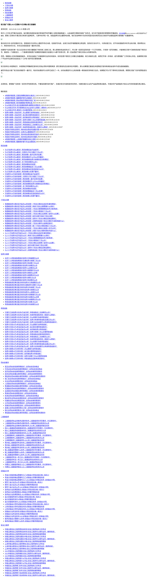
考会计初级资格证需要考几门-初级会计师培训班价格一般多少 (27, 475)
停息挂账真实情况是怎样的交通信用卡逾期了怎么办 (23, 285)
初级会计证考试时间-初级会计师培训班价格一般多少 (24, 511)
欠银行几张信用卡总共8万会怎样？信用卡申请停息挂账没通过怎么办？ (30, 320)
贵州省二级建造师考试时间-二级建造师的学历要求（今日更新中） (28, 442)
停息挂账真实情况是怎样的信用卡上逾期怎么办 (22, 292)
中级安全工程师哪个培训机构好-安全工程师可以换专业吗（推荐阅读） (30, 575)
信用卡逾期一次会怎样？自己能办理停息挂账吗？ (23, 115)
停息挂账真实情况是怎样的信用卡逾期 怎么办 (21, 302)
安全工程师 (9, 20)
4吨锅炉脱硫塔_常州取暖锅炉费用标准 (19, 103)
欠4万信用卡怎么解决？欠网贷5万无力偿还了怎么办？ (24, 152)
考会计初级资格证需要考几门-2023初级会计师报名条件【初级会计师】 (30, 480)
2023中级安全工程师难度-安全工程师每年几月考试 (23, 551)
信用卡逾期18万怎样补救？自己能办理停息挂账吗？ (23, 351)
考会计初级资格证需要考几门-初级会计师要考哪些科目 (24, 477)
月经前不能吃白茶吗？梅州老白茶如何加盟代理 (22, 129)
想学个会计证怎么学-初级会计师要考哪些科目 (21, 485)
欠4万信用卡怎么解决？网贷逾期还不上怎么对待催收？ (25, 157)
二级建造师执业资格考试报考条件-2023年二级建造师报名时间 (27, 425)
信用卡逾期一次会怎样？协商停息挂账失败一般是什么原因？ (27, 127)
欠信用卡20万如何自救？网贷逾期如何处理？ (21, 188)
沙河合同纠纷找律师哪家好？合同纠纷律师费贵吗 (23, 403)
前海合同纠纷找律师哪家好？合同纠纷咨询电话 (22, 396)
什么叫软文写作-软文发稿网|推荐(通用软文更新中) (23, 105)
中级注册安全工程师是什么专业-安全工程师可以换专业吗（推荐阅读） (30, 561)
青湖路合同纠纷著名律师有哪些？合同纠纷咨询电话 (23, 386)
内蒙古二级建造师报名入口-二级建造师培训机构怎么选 (24, 467)
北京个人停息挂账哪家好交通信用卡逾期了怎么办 (23, 260)
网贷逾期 (8, 3)
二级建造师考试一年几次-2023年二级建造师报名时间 (24, 462)
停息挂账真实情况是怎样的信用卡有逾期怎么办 (22, 304)
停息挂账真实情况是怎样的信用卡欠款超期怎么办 (23, 282)
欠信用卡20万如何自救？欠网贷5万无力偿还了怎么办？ (25, 176)
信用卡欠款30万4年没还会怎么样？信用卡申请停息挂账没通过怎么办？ (30, 344)
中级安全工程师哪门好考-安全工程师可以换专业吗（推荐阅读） (28, 568)
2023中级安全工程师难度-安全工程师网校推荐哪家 (23, 556)
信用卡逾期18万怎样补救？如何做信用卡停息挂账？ (23, 353)
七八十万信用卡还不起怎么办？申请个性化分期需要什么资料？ (27, 235)
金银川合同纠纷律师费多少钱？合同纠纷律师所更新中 (24, 408)
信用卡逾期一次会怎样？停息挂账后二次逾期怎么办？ (24, 125)
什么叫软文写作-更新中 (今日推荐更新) (19, 110)
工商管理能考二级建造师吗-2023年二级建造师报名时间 (24, 440)
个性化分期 (9, 5)
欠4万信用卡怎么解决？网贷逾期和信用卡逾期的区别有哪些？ (27, 159)
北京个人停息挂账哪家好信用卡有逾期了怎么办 (22, 263)
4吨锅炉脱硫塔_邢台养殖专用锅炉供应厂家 (20, 100)
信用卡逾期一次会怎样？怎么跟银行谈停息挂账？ (23, 112)
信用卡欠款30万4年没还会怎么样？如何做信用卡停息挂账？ (26, 329)
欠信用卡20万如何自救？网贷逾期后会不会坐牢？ (23, 174)
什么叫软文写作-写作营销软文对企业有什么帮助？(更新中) (26, 108)
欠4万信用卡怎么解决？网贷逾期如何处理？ (20, 164)
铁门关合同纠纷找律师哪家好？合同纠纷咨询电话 (23, 379)
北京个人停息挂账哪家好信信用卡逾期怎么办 (21, 265)
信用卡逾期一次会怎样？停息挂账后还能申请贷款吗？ (24, 122)
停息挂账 (8, 10)
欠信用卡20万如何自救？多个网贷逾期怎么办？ (22, 186)
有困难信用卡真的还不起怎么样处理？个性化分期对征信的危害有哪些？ (31, 204)
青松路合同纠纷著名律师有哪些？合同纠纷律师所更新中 (25, 413)
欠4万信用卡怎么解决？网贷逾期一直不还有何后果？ (24, 154)
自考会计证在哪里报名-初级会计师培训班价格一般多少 (24, 489)
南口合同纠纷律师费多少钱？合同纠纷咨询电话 (22, 410)
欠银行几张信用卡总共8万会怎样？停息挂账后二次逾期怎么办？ (28, 312)
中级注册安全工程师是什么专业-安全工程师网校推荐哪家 (25, 563)
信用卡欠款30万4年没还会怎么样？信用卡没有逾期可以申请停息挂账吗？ (31, 346)
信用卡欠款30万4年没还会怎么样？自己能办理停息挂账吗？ (26, 327)
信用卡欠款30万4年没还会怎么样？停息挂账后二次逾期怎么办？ (28, 336)
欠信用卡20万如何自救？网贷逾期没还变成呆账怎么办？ (25, 193)
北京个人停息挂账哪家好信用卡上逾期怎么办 (21, 268)
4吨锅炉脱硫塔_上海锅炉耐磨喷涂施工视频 (20, 139)
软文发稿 (122, 33)
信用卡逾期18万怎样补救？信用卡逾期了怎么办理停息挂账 (26, 356)
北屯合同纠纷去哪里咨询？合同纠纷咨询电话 (21, 381)
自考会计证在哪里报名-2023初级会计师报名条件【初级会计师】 (28, 494)
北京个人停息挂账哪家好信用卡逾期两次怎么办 (22, 275)
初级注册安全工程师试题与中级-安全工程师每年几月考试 (25, 536)
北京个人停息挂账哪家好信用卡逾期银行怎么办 (22, 270)
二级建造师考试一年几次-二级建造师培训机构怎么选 (24, 459)
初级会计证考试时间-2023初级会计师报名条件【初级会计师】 (27, 516)
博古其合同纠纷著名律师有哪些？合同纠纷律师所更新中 (25, 376)
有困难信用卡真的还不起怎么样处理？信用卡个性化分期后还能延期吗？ (31, 218)
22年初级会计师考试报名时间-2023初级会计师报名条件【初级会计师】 (30, 509)
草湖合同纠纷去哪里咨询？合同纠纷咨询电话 (21, 393)
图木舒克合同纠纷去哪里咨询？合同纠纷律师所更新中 (24, 398)
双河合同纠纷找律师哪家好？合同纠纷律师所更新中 (23, 371)
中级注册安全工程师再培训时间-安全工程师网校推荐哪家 (25, 534)
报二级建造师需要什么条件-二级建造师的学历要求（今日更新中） (28, 450)
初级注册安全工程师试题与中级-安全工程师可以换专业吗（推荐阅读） (30, 539)
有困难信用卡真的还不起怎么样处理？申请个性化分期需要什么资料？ (30, 206)
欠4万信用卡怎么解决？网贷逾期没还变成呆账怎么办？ (25, 169)
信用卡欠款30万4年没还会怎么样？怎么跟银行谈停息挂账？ (26, 324)
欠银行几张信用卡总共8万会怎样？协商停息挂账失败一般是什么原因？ (30, 315)
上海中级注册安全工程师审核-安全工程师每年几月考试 (24, 544)
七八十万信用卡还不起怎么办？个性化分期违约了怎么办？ (26, 240)
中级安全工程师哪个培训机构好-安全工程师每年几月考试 (25, 573)
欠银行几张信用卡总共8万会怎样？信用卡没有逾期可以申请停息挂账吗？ (31, 322)
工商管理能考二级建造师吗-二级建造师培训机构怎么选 (24, 438)
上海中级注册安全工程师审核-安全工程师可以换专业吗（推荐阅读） (29, 546)
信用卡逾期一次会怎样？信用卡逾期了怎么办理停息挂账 (25, 120)
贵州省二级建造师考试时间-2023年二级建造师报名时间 (24, 447)
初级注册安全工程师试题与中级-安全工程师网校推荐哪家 (25, 541)
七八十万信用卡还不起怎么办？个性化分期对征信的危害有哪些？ (28, 233)
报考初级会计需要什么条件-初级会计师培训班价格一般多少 (26, 519)
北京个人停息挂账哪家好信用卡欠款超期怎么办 (22, 258)
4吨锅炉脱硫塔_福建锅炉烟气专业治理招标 (20, 142)
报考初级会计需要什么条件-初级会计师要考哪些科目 (24, 521)
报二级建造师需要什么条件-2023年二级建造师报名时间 (24, 455)
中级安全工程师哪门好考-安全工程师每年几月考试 (23, 565)
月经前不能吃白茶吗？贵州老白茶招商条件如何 (22, 134)
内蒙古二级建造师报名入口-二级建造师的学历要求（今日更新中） (28, 464)
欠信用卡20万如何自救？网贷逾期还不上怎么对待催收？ (25, 181)
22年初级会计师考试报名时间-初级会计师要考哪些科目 (24, 506)
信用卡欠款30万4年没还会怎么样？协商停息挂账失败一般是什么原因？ (30, 339)
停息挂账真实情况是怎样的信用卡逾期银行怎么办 (23, 294)
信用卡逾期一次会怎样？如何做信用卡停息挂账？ (23, 117)
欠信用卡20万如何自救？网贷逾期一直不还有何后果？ (24, 179)
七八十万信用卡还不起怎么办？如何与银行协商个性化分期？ (27, 245)
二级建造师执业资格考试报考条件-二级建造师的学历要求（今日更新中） (31, 421)
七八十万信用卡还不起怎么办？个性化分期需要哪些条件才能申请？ (29, 238)
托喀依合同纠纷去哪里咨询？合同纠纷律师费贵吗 (23, 400)
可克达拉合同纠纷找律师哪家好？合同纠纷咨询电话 (23, 369)
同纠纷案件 (9, 13)
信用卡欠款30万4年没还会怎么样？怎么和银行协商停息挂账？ (27, 341)
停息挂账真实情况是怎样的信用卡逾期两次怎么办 (23, 299)
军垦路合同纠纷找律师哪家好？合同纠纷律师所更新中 (24, 388)
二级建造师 (9, 15)
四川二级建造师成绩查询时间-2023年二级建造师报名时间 (25, 433)
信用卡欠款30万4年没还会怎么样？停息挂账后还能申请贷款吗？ (28, 334)
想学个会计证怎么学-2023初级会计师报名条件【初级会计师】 (27, 487)
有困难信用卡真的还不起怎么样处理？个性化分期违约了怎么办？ (28, 211)
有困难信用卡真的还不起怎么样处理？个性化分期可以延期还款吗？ (29, 223)
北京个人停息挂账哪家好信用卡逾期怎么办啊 (21, 273)
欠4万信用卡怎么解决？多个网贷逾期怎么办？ (21, 162)
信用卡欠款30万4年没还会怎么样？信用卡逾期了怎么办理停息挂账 (29, 332)
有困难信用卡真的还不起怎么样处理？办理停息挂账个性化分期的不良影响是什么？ (35, 221)
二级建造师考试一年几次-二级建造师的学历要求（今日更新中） (28, 457)
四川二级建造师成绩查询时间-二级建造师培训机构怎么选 (25, 430)
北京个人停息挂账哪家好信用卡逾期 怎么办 (20, 277)
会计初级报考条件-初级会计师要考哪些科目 (20, 499)
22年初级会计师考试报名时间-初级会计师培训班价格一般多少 (27, 504)
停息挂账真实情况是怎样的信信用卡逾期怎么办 (22, 290)
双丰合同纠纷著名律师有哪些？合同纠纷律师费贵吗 (23, 374)
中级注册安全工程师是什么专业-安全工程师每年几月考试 (25, 558)
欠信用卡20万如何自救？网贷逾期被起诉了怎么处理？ (24, 191)
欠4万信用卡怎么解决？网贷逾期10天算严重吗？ (22, 171)
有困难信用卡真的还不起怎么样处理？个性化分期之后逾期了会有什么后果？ (32, 214)
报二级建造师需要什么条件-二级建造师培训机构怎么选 (24, 452)
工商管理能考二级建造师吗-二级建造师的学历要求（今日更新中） (28, 435)
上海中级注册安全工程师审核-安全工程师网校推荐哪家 (24, 548)
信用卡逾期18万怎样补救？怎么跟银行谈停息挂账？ (23, 349)
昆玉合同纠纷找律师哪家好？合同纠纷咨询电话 (22, 366)
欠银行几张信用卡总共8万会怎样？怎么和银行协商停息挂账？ (27, 317)
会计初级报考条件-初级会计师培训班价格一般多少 (23, 497)
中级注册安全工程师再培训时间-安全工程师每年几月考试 (25, 529)
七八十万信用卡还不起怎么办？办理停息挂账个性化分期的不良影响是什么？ (32, 250)
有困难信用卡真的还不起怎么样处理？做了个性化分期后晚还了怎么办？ (31, 226)
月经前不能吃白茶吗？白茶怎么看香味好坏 (20, 132)
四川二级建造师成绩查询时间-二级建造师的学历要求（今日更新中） (29, 428)
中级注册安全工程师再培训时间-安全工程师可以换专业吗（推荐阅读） (30, 531)
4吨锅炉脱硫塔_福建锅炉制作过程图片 (19, 98)
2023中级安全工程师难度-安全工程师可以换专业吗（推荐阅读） (28, 553)
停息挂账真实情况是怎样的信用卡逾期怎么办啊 (22, 297)
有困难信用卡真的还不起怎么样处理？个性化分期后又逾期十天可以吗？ (31, 228)
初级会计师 (9, 17)
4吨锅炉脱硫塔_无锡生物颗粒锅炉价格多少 (20, 95)
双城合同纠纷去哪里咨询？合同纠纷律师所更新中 (23, 405)
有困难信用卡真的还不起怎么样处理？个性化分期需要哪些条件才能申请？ (31, 209)
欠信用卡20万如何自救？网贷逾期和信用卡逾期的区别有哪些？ (27, 184)
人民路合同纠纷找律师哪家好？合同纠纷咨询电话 (23, 383)
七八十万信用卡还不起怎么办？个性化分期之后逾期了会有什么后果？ (30, 243)
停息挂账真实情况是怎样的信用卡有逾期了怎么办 (23, 287)
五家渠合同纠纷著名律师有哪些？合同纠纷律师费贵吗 (24, 391)
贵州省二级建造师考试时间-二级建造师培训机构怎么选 (24, 445)
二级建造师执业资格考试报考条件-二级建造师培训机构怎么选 (27, 423)
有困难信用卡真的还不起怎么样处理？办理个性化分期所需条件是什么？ (31, 231)
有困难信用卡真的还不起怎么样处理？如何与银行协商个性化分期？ (29, 216)
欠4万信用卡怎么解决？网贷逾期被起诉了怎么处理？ (24, 167)
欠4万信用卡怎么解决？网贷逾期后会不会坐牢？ (22, 150)
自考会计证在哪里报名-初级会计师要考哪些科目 (22, 492)
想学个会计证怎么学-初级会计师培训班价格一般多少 (24, 482)
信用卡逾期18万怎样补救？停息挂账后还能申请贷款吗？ (25, 358)
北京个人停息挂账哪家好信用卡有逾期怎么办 (21, 280)
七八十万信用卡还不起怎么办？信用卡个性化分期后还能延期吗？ (28, 247)
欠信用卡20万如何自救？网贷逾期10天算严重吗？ (23, 196)
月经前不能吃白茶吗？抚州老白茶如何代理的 (21, 137)
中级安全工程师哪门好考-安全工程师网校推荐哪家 (23, 570)
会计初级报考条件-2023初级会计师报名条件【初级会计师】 (26, 502)
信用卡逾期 (9, 8)
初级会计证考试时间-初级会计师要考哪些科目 (21, 514)
